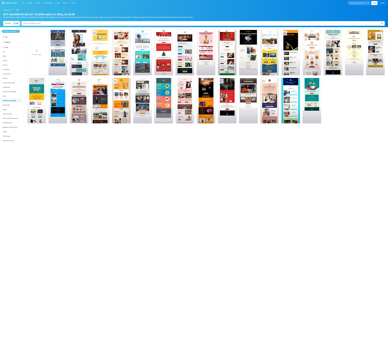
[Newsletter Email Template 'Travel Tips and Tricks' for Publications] (269, 52)
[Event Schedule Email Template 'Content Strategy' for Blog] (333, 52)
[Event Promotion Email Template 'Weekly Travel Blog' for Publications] (142, 52)
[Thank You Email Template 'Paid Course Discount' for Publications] (269, 100)
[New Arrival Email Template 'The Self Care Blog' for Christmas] (185, 100)
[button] (21, 37)
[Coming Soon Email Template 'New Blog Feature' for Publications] (100, 52)
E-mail (16, 23)
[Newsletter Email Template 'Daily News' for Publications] (163, 100)
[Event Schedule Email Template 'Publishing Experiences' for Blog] (57, 100)
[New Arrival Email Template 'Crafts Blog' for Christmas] (227, 52)
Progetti (8, 23)
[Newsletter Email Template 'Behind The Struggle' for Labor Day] (57, 52)
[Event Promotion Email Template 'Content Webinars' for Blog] (312, 100)
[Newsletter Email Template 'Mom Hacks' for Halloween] (121, 100)
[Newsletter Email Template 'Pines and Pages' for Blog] (248, 52)
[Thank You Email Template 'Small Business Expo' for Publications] (100, 100)
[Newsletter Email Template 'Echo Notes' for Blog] (142, 100)
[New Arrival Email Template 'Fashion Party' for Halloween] (206, 100)
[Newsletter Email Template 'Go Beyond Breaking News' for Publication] (185, 52)
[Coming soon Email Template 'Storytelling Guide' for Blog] (354, 52)
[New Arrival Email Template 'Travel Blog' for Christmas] (121, 52)
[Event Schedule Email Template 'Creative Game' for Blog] (206, 52)
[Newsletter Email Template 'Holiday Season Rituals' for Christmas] (163, 52)
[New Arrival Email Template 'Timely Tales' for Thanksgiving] (312, 52)
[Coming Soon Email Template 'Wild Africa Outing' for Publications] (290, 52)
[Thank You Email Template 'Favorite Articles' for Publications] (36, 100)
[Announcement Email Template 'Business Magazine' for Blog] (79, 52)
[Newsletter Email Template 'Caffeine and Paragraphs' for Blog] (248, 100)
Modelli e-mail (7, 10)
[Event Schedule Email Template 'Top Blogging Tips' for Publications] (290, 100)
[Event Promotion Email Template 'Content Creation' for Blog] (227, 100)
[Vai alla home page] (8, 3)
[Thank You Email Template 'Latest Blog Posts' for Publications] (79, 100)
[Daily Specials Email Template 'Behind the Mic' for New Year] (375, 52)
